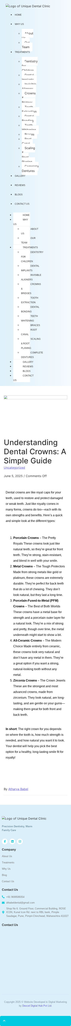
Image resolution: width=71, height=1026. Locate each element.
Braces (29, 134)
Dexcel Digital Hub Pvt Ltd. (37, 1005)
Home (26, 215)
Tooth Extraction (29, 109)
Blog (4, 875)
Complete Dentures (30, 168)
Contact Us (22, 204)
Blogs (19, 194)
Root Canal (26, 141)
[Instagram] (20, 841)
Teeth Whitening (29, 127)
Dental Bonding (28, 118)
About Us (27, 35)
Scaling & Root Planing (28, 155)
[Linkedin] (12, 841)
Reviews (20, 185)
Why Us (19, 24)
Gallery (20, 176)
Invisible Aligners (29, 86)
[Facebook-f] (5, 841)
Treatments (22, 52)
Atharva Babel (18, 789)
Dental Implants (28, 77)
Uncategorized (14, 467)
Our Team (26, 45)
